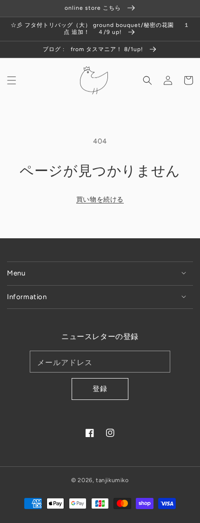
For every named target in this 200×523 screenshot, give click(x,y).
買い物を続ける (100, 199)
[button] (11, 80)
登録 (100, 389)
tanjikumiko (112, 480)
